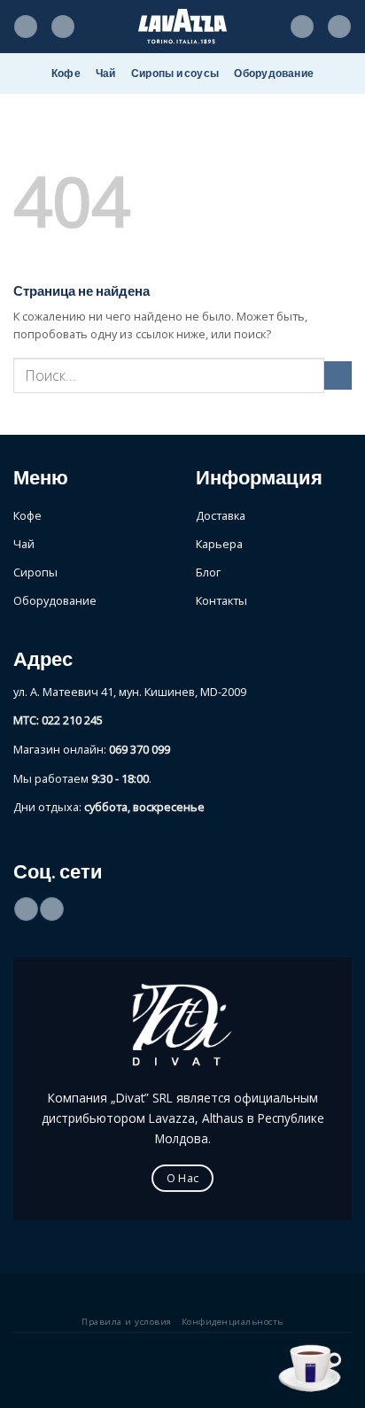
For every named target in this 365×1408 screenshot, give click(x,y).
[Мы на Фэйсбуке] (25, 909)
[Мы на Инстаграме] (51, 909)
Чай (106, 73)
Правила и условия (126, 1321)
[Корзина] (339, 27)
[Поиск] (62, 27)
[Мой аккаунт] (302, 27)
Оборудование (274, 73)
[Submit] (338, 375)
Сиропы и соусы (175, 73)
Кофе (66, 73)
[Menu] (25, 27)
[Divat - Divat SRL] (182, 26)
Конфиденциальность (232, 1321)
